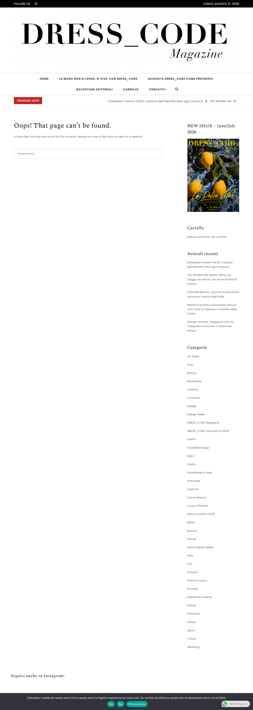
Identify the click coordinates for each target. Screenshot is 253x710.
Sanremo (193, 614)
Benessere (194, 381)
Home (44, 79)
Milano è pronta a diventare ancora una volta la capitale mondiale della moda (212, 309)
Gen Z (191, 456)
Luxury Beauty (196, 497)
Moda (191, 522)
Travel (191, 639)
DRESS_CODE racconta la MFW (208, 431)
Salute (191, 605)
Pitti (190, 564)
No (121, 704)
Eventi (191, 439)
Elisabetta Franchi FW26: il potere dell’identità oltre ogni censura (148, 101)
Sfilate (191, 622)
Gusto (191, 464)
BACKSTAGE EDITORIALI (94, 89)
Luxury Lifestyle (197, 506)
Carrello (131, 89)
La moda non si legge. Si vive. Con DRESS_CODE (98, 79)
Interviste (193, 481)
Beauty (192, 373)
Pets (190, 556)
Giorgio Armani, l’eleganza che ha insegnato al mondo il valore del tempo (210, 326)
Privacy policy (137, 704)
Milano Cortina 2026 (201, 514)
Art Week (193, 356)
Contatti (157, 89)
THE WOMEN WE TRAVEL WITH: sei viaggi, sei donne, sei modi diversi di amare (212, 279)
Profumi (192, 572)
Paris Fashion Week (200, 547)
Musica (192, 531)
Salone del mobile (199, 597)
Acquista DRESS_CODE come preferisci (180, 79)
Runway (192, 589)
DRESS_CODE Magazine (203, 423)
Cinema (192, 389)
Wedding (193, 647)
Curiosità (193, 398)
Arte (190, 365)
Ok (111, 704)
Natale (191, 539)
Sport (191, 630)
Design (192, 406)
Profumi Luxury (197, 580)
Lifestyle (192, 489)
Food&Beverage (198, 448)
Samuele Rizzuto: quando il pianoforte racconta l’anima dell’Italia (213, 294)
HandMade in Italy (199, 472)
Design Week (196, 414)
